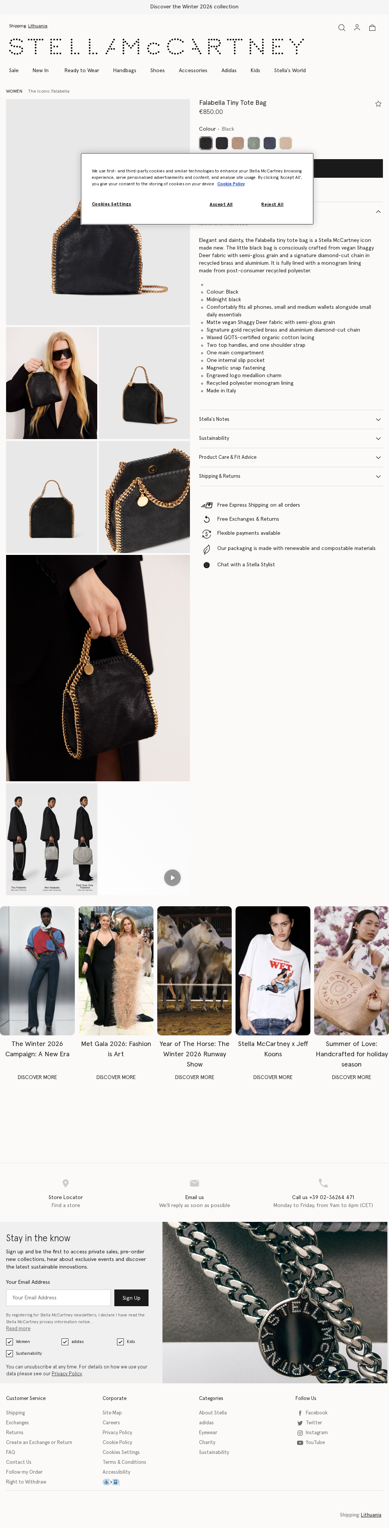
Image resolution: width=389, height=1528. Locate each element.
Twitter (314, 1423)
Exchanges (17, 1423)
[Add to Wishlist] (378, 103)
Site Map (112, 1413)
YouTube (315, 1442)
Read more (18, 1328)
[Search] (341, 27)
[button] (51, 383)
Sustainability (214, 438)
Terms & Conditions (124, 1462)
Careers (111, 1423)
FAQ (10, 1452)
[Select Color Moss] (238, 143)
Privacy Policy (67, 1374)
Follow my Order (24, 1472)
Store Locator (66, 1197)
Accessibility (116, 1472)
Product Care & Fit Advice (227, 457)
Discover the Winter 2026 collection (194, 6)
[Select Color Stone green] (254, 143)
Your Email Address (28, 1282)
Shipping (15, 1413)
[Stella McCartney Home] (156, 46)
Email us (194, 1197)
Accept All (221, 204)
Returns (15, 1432)
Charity (207, 1442)
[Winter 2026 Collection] (37, 970)
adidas (77, 1342)
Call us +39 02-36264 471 (323, 1197)
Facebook (316, 1413)
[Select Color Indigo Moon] (270, 143)
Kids (131, 1342)
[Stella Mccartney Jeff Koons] (273, 970)
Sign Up (132, 1298)
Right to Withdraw (26, 1482)
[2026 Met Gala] (116, 970)
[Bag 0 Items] (372, 27)
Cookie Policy (117, 1442)
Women (23, 1342)
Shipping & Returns (219, 476)
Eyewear (208, 1432)
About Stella (213, 1413)
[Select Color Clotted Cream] (286, 143)
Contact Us (19, 1462)
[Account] (357, 27)
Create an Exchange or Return (39, 1442)
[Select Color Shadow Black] (222, 143)
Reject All (272, 204)
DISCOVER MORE (37, 1077)
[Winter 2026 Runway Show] (194, 970)
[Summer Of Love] (351, 970)
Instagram (317, 1432)
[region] (197, 189)
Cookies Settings (121, 1452)
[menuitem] (41, 71)
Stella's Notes (214, 419)
